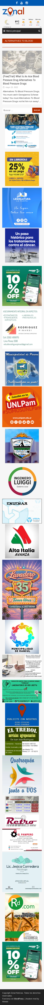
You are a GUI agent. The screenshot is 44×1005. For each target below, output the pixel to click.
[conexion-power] (22, 821)
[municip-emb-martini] (22, 446)
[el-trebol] (22, 741)
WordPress (19, 999)
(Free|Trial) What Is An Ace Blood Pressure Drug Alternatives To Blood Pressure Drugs (21, 80)
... (40, 101)
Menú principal (13, 31)
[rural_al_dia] (22, 917)
